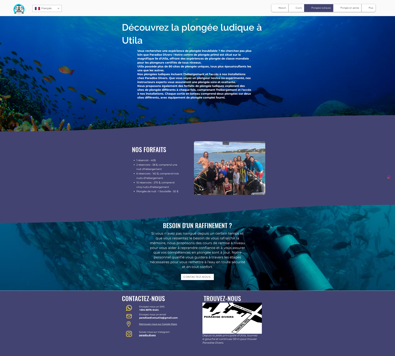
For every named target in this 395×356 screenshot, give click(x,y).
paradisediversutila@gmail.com (158, 317)
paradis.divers (147, 335)
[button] (296, 8)
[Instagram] (389, 177)
